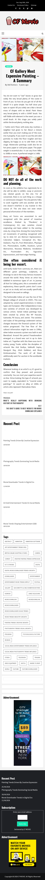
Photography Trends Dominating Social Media (21, 461)
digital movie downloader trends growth (20, 570)
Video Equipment (10, 663)
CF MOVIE (27, 829)
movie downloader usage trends (16, 611)
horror (7, 594)
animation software (33, 541)
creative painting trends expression (27, 559)
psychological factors (31, 634)
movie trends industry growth (16, 617)
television (22, 657)
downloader (9, 576)
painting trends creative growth (16, 623)
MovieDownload (34, 599)
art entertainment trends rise (15, 547)
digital (37, 565)
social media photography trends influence (20, 652)
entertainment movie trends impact (17, 582)
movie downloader (11, 605)
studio (7, 657)
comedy (7, 559)
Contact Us (11, 4)
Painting (8, 66)
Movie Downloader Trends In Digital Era (18, 482)
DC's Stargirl (9, 565)
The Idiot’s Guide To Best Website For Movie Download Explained (24, 408)
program (8, 634)
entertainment (35, 576)
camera (37, 553)
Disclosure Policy (22, 4)
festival (37, 582)
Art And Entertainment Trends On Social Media (21, 503)
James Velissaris (34, 594)
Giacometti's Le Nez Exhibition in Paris (27, 588)
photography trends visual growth (18, 628)
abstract (8, 541)
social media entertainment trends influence (21, 646)
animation (18, 541)
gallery (7, 588)
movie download (11, 599)
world (7, 669)
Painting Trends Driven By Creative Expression (21, 440)
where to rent (35, 663)
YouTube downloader (29, 669)
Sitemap (33, 4)
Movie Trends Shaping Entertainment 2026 (19, 524)
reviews (7, 640)
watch (23, 663)
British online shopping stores (16, 553)
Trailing (37, 657)
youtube (16, 669)
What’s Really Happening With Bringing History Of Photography (22, 401)
